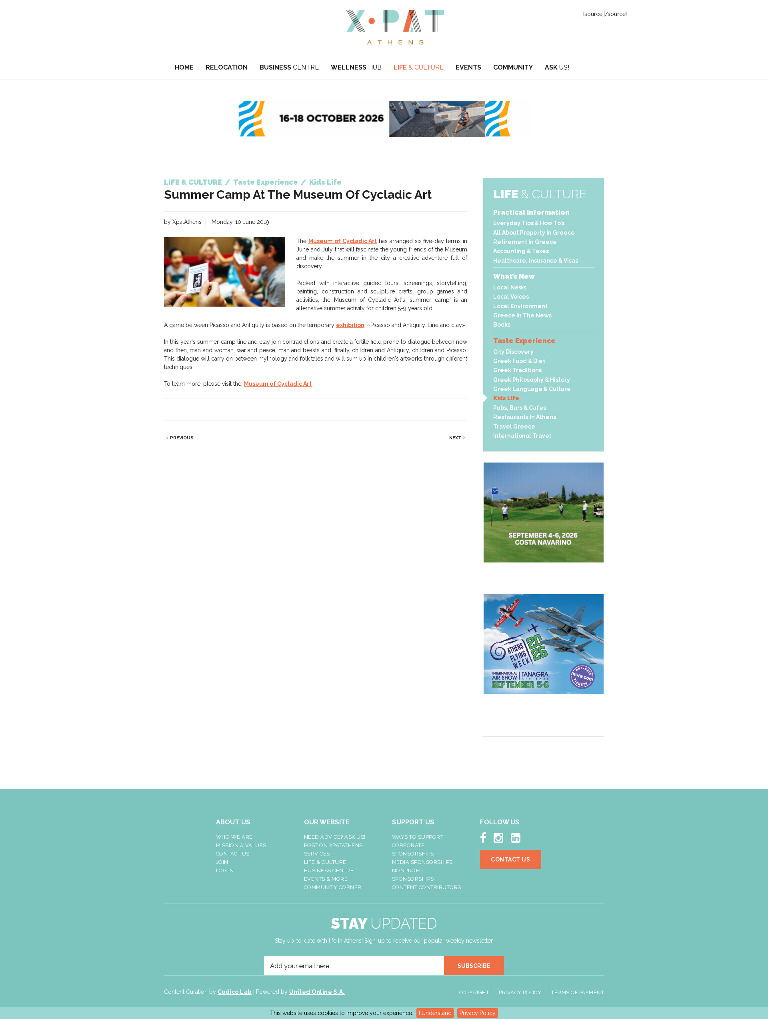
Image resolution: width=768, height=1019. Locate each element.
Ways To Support (418, 837)
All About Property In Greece (534, 232)
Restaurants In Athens (524, 417)
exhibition (350, 325)
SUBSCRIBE (474, 966)
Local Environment (520, 306)
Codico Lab (235, 992)
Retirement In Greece (525, 242)
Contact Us (233, 854)
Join (222, 862)
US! (557, 67)
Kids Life (506, 398)
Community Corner (333, 887)
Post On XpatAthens (333, 845)
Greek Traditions (517, 370)
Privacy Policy (478, 1013)
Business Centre (329, 870)
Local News (509, 287)
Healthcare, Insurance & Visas (535, 260)
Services (317, 854)
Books (501, 324)
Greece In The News (522, 315)
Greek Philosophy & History (531, 380)
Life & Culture (325, 862)
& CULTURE (419, 67)
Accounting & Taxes (521, 251)
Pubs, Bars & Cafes (519, 408)
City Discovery (513, 352)
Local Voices (511, 296)
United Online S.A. (317, 992)
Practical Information (531, 212)
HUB (356, 67)
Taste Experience (524, 341)
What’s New (514, 276)
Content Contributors (426, 887)
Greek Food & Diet (519, 361)
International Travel (522, 436)
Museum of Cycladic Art (342, 241)
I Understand (435, 1013)
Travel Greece (514, 426)
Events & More (326, 879)
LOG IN (225, 870)
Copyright (474, 992)
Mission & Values (241, 845)
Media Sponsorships (422, 862)
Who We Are (234, 837)
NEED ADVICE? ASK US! (335, 837)
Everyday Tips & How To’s (528, 223)
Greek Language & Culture (532, 389)
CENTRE (289, 67)
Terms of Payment (577, 992)
